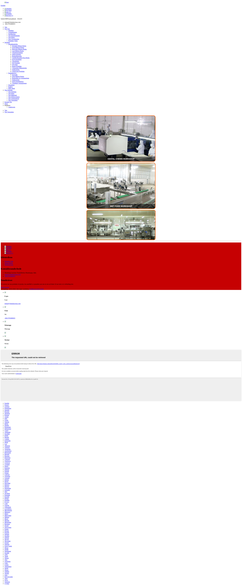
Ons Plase (11, 93)
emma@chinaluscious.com (13, 274)
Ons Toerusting (12, 100)
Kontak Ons (8, 102)
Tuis (6, 27)
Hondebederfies (13, 44)
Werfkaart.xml (9, 265)
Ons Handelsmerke (14, 35)
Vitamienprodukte (17, 52)
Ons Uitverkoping (13, 39)
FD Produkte (16, 63)
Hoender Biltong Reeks (19, 46)
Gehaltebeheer (12, 32)
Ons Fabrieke (9, 90)
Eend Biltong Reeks (18, 47)
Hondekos (11, 85)
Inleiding (11, 30)
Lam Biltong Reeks (18, 51)
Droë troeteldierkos (18, 81)
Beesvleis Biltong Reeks (19, 49)
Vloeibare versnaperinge (19, 83)
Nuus (6, 104)
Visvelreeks (15, 61)
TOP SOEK (40, 289)
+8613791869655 (10, 276)
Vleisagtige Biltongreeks (19, 68)
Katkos (10, 87)
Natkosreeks (15, 69)
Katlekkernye (12, 73)
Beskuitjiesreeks (17, 56)
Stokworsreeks (16, 54)
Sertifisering (12, 34)
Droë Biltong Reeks (18, 76)
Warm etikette (9, 263)
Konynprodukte (17, 59)
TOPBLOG (32, 289)
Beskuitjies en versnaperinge (20, 78)
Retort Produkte (17, 66)
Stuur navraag (5, 287)
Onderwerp (11, 107)
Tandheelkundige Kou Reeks (20, 58)
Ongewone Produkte (18, 71)
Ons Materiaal (12, 95)
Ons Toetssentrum (13, 98)
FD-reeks (15, 64)
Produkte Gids (9, 261)
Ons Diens (11, 37)
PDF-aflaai (11, 88)
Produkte (7, 42)
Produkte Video (13, 41)
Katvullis (14, 75)
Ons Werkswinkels (14, 97)
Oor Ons (7, 29)
